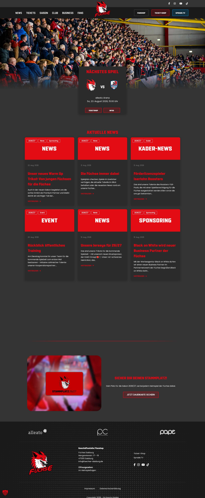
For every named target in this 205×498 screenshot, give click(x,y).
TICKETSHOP (93, 110)
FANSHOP (141, 13)
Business (67, 12)
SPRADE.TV (180, 13)
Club (55, 12)
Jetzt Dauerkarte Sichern (141, 394)
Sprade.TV (138, 457)
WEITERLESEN (33, 201)
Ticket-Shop (139, 453)
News (18, 12)
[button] (5, 493)
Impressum (89, 488)
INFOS (111, 110)
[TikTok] (187, 3)
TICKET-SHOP (160, 13)
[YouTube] (180, 3)
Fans (80, 12)
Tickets (30, 12)
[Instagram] (175, 3)
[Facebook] (169, 3)
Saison (44, 12)
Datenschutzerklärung (110, 488)
